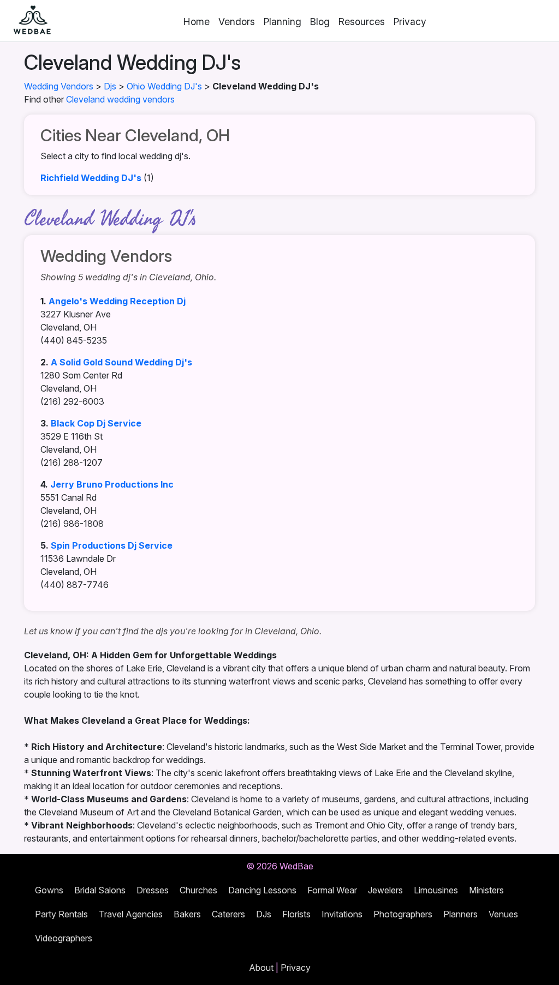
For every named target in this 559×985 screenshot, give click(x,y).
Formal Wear (332, 890)
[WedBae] (27, 20)
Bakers (187, 914)
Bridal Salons (100, 890)
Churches (198, 890)
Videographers (63, 938)
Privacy (410, 21)
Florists (296, 914)
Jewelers (385, 890)
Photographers (402, 914)
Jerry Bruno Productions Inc (112, 484)
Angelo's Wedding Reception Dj (117, 301)
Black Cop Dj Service (96, 423)
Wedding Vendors (58, 86)
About (261, 967)
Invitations (342, 914)
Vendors (236, 21)
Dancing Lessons (262, 890)
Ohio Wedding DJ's (164, 86)
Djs (110, 86)
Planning (282, 21)
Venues (503, 914)
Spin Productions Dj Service (112, 545)
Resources (361, 21)
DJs (263, 914)
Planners (460, 914)
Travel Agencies (131, 914)
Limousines (436, 890)
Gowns (49, 890)
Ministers (486, 890)
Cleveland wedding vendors (120, 99)
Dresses (152, 890)
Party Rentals (61, 914)
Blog (320, 21)
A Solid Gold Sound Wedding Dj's (121, 362)
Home (196, 21)
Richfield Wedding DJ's (90, 177)
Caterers (228, 914)
